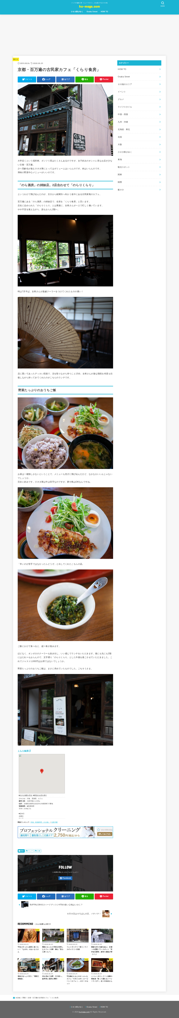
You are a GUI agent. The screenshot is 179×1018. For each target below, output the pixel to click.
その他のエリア (125, 84)
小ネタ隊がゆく (77, 12)
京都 (38, 851)
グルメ (121, 99)
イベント (122, 92)
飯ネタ (15, 59)
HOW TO (104, 12)
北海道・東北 (124, 129)
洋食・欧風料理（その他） (40, 822)
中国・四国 (123, 114)
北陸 (120, 137)
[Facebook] (65, 878)
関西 (22, 851)
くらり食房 (23, 751)
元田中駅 (54, 822)
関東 (120, 175)
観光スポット (124, 167)
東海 (120, 159)
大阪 (120, 144)
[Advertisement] (89, 34)
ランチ (30, 851)
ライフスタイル (125, 107)
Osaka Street (92, 12)
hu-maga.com (89, 6)
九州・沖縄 (123, 122)
